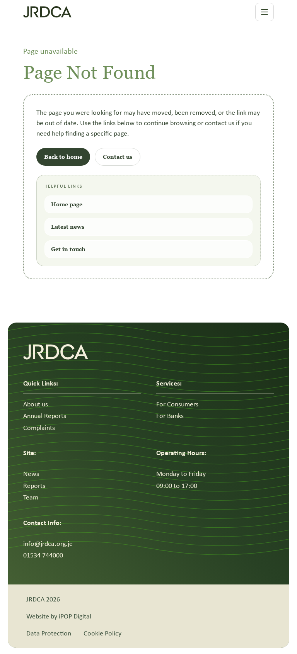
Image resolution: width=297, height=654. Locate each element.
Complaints (39, 427)
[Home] (91, 11)
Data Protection (48, 633)
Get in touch (68, 249)
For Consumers (177, 404)
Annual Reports (44, 415)
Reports (34, 485)
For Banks (170, 415)
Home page (66, 204)
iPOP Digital (75, 616)
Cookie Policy (102, 633)
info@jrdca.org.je (48, 543)
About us (35, 404)
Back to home (63, 156)
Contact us (117, 156)
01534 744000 (43, 555)
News (31, 473)
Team (30, 497)
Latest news (67, 226)
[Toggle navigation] (264, 12)
